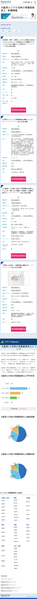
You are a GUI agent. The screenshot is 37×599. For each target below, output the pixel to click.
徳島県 (3, 550)
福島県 (3, 520)
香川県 (3, 555)
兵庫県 (15, 535)
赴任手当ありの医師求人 (25, 315)
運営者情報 (4, 576)
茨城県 (15, 500)
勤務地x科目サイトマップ (8, 585)
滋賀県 (15, 527)
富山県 (28, 506)
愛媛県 (3, 561)
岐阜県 (3, 528)
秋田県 (3, 513)
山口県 (28, 541)
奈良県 (15, 538)
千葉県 (15, 511)
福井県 (28, 514)
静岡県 (3, 532)
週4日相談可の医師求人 (18, 85)
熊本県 (15, 557)
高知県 (3, 566)
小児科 (16, 31)
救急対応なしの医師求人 (18, 231)
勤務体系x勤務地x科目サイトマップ (11, 588)
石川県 (28, 510)
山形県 (3, 516)
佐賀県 (15, 551)
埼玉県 (15, 509)
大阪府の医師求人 (16, 56)
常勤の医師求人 (15, 53)
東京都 (15, 514)
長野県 (28, 518)
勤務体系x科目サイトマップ (8, 582)
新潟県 (28, 501)
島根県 (28, 531)
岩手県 (3, 507)
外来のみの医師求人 (17, 169)
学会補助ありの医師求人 (26, 233)
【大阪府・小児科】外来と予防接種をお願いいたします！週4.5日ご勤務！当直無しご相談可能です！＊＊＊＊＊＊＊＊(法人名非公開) (18, 191)
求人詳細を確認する (18, 110)
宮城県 (3, 510)
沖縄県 (15, 568)
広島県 (28, 537)
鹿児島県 (16, 565)
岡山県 (28, 534)
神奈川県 (16, 517)
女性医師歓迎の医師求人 (18, 313)
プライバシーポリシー (7, 579)
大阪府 (9, 31)
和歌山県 (16, 541)
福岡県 (15, 548)
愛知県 (3, 536)
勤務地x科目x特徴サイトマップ (9, 591)
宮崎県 (15, 562)
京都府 (15, 530)
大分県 (15, 559)
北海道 (3, 500)
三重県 (3, 540)
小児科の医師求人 (16, 70)
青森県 (3, 504)
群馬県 (15, 506)
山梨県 (15, 520)
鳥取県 (28, 527)
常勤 (3, 31)
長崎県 (15, 554)
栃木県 (15, 503)
